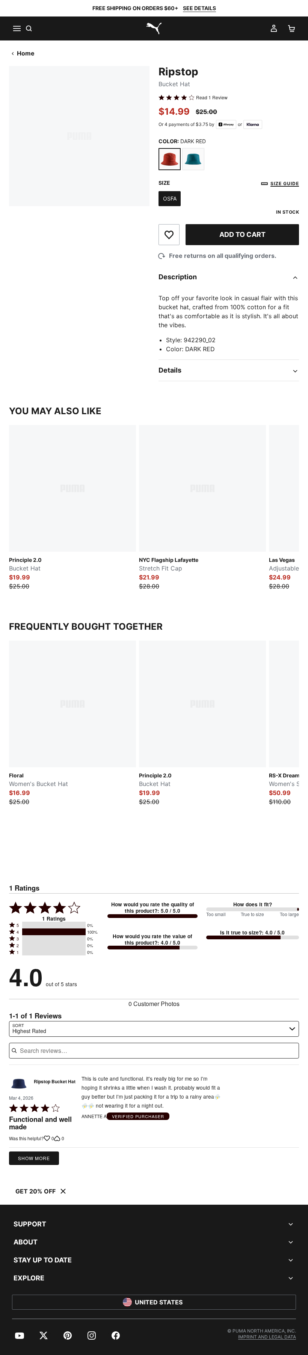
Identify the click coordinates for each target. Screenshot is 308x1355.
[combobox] (154, 1029)
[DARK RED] (170, 159)
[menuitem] (19, 1335)
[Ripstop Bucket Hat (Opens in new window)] (19, 1084)
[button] (54, 925)
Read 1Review (212, 97)
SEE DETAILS (199, 8)
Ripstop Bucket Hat (54, 1082)
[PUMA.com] (154, 28)
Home (26, 53)
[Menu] (16, 28)
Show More (34, 1158)
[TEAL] (193, 159)
